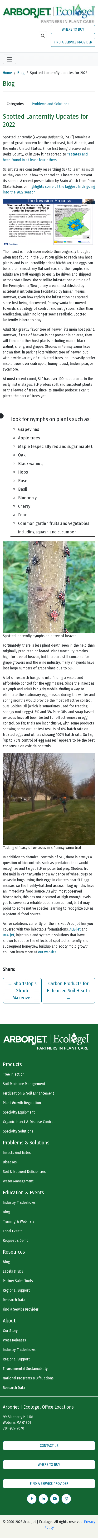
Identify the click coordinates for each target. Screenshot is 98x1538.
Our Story (10, 1330)
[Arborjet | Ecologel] (49, 13)
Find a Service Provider (20, 1309)
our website (47, 952)
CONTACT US (49, 1445)
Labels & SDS (13, 1271)
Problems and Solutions (50, 104)
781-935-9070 (13, 1428)
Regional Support (16, 1290)
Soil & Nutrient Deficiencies (24, 1171)
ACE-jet (75, 929)
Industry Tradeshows (19, 1202)
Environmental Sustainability (25, 1368)
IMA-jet (8, 935)
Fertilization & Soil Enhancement (28, 1093)
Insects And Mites (17, 1152)
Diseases (10, 1162)
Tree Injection (13, 1074)
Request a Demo (16, 1240)
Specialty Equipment (19, 1112)
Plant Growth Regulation (22, 1103)
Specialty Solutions (18, 1131)
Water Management (18, 1181)
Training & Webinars (18, 1221)
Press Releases (14, 1340)
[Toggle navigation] (9, 59)
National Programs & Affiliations (28, 1378)
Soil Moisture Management (24, 1084)
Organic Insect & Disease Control (28, 1121)
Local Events (12, 1231)
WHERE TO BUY (73, 29)
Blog (20, 73)
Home (7, 73)
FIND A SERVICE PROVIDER (73, 42)
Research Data (14, 1300)
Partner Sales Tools (18, 1281)
